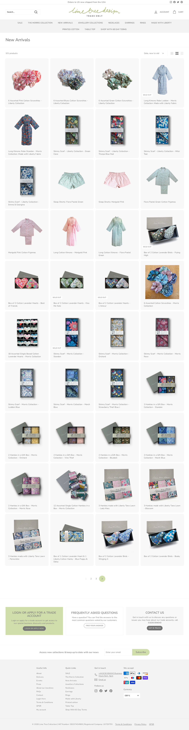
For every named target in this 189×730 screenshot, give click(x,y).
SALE (20, 22)
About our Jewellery (45, 688)
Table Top (90, 29)
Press (38, 684)
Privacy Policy (140, 724)
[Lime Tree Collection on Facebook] (100, 690)
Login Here (41, 699)
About (39, 673)
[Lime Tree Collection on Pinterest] (110, 690)
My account (41, 710)
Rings (143, 22)
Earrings (129, 22)
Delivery (40, 677)
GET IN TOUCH (155, 628)
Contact (39, 695)
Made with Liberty (161, 22)
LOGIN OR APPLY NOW (34, 628)
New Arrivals (65, 22)
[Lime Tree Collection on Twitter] (105, 690)
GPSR (38, 706)
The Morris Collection (40, 22)
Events (39, 680)
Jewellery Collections (90, 22)
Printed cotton (70, 29)
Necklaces (113, 22)
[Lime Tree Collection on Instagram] (95, 690)
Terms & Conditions (44, 702)
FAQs (38, 691)
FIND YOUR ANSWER (94, 625)
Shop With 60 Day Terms (114, 29)
